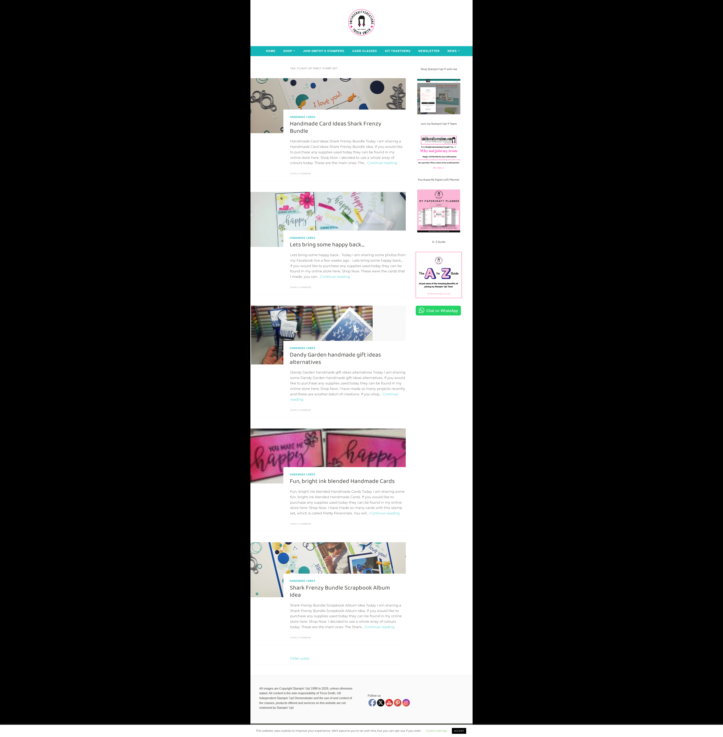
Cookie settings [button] (436, 730)
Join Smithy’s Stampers (323, 51)
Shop (287, 51)
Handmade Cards (302, 116)
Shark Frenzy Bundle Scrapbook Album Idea (340, 591)
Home (270, 51)
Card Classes (364, 51)
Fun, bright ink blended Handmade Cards (342, 481)
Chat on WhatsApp (442, 310)
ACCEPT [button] (459, 730)
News (452, 51)
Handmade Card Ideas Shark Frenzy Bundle (335, 127)
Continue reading (382, 163)
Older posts (300, 658)
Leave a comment (300, 173)
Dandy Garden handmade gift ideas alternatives (335, 358)
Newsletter (429, 51)
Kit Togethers (397, 51)
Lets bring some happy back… (327, 244)
